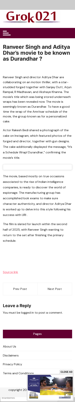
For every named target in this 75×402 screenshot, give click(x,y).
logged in (27, 313)
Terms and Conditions (18, 373)
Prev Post (20, 289)
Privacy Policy (12, 364)
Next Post (55, 289)
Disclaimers (11, 355)
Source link (10, 272)
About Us (9, 346)
